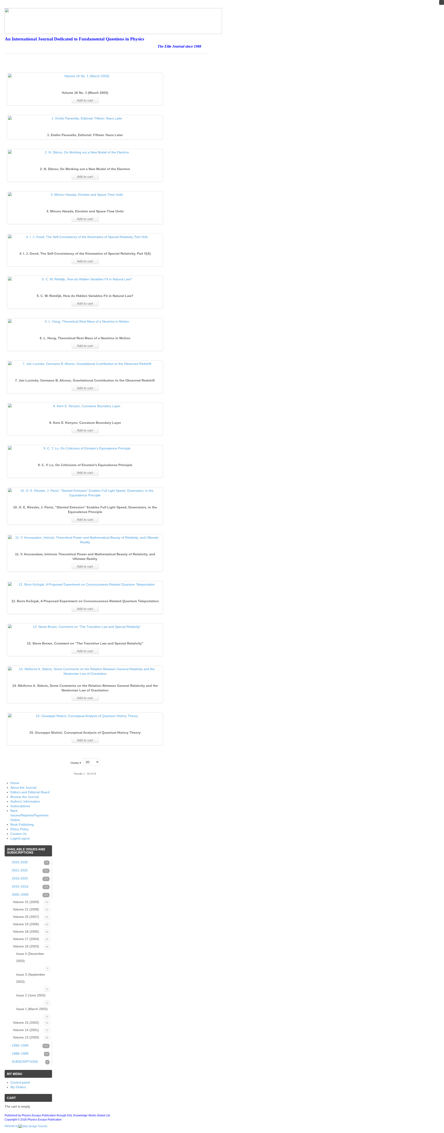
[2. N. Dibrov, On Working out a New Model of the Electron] (85, 152)
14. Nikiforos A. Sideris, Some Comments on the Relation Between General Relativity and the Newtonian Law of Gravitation (85, 688)
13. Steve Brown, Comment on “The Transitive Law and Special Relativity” (85, 643)
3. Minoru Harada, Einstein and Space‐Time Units (85, 211)
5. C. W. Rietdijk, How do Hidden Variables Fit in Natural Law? (85, 296)
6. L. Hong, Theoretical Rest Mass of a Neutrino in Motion (85, 338)
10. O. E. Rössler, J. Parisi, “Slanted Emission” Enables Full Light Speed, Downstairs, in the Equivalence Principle (85, 509)
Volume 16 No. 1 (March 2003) (85, 93)
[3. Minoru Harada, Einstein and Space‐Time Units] (85, 194)
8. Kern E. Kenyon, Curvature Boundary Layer (85, 422)
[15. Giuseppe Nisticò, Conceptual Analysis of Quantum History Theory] (85, 716)
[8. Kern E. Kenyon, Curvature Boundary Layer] (85, 406)
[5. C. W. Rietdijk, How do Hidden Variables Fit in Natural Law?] (85, 279)
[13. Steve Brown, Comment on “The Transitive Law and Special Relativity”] (85, 626)
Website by (11, 1126)
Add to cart (85, 100)
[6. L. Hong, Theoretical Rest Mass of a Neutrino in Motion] (85, 321)
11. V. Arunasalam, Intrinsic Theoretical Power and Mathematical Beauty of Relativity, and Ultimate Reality (85, 556)
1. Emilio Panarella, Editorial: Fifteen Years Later (85, 135)
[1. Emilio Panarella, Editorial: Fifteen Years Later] (85, 118)
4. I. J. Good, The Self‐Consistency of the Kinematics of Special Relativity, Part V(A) (85, 253)
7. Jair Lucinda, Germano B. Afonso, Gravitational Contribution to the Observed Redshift (85, 380)
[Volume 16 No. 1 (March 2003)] (85, 76)
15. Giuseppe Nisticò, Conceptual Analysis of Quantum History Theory (85, 732)
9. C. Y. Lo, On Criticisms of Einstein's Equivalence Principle (85, 465)
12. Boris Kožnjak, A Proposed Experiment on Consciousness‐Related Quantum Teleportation (85, 601)
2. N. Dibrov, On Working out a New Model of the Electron (85, 169)
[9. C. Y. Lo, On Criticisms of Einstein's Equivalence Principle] (85, 448)
